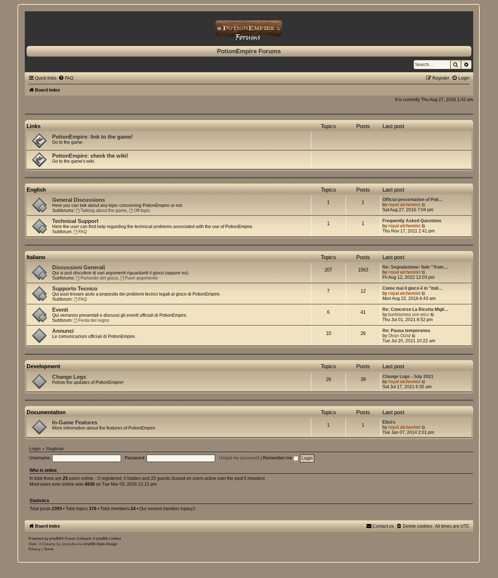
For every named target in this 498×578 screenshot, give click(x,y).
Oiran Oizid (399, 335)
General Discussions (78, 200)
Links (33, 126)
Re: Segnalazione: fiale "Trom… (415, 267)
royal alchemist (404, 204)
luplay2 (187, 508)
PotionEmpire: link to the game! (92, 137)
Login (34, 449)
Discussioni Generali (78, 267)
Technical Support (75, 221)
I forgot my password (239, 458)
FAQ (82, 231)
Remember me (278, 458)
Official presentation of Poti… (412, 199)
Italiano (36, 257)
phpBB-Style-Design (101, 544)
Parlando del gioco (99, 278)
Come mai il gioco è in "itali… (412, 288)
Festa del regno (93, 320)
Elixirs (389, 422)
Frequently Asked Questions (411, 220)
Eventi (60, 310)
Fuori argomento (141, 278)
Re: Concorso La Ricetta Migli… (415, 309)
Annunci (63, 331)
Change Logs (69, 377)
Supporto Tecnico (74, 289)
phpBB (55, 538)
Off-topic (142, 210)
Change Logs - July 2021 (407, 376)
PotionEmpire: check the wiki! (90, 156)
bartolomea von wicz (408, 314)
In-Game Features (74, 422)
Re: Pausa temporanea (406, 330)
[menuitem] (65, 78)
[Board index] (249, 27)
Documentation (46, 412)
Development (43, 366)
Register (55, 449)
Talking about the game (104, 210)
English (36, 189)
